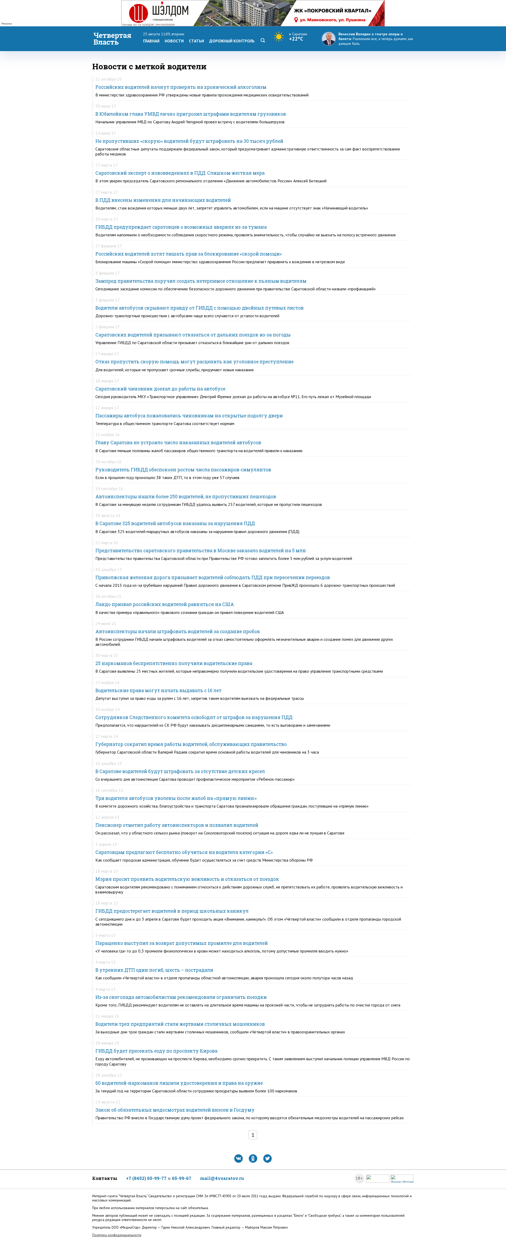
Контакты (104, 1178)
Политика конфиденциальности (116, 1235)
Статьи (196, 40)
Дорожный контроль (232, 40)
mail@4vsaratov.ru (222, 1178)
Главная (151, 40)
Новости (174, 40)
